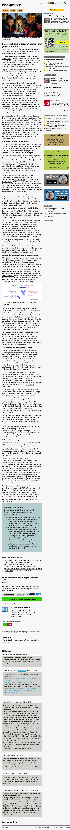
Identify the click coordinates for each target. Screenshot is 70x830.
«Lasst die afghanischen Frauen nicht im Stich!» (57, 129)
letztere (30, 183)
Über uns (13, 10)
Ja (4, 624)
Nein (10, 624)
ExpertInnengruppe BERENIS (23, 492)
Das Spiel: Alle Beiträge (57, 78)
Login (55, 3)
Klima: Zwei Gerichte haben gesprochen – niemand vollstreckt (57, 125)
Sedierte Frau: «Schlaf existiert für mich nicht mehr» (56, 214)
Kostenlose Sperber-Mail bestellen (22, 599)
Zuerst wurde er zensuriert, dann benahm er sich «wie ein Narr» (57, 122)
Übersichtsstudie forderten (17, 372)
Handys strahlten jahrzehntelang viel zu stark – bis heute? (23, 561)
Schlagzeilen (6, 58)
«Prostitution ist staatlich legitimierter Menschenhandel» (55, 209)
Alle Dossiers (64, 110)
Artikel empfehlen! (9, 594)
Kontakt (55, 827)
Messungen (6, 341)
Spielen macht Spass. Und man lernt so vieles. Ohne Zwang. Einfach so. (59, 82)
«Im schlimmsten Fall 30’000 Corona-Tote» (56, 118)
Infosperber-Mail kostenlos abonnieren (43, 827)
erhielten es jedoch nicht (25, 72)
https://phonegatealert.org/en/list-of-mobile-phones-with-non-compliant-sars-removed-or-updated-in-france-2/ (20, 690)
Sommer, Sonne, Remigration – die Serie (52, 88)
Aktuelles (5, 10)
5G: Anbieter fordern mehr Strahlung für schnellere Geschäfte (23, 569)
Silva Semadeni (19, 179)
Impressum (67, 827)
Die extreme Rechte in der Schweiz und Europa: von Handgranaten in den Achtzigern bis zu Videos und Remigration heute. (53, 94)
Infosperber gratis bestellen (57, 10)
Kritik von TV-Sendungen (57, 101)
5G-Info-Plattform (8, 275)
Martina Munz (7, 181)
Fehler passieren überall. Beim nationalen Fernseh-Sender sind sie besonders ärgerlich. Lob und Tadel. (60, 105)
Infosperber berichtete (24, 103)
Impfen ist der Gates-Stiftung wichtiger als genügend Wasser (57, 67)
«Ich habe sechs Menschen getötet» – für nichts (57, 60)
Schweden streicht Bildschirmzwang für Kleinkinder (20, 565)
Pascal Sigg (6, 49)
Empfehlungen (16, 512)
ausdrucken (21, 594)
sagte (32, 400)
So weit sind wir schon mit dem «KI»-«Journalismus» (54, 63)
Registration (61, 3)
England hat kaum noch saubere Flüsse (56, 70)
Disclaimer (60, 827)
